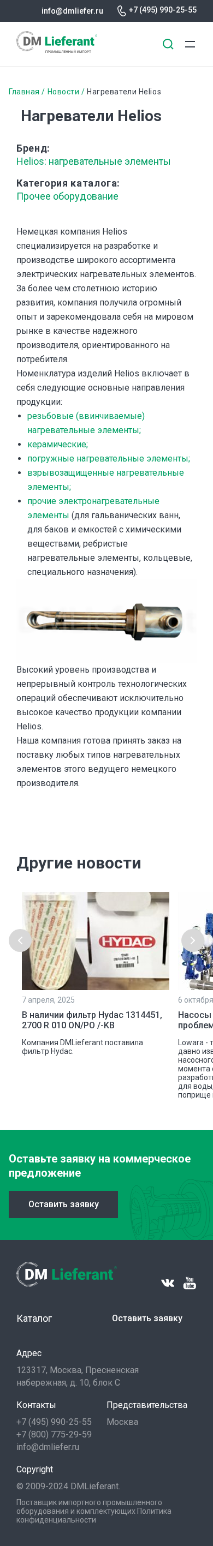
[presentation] (20, 940)
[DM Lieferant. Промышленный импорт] (56, 50)
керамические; (57, 444)
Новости (64, 91)
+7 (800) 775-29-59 (54, 1434)
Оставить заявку (63, 1204)
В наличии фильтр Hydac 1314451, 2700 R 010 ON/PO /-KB (92, 1020)
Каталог (34, 1318)
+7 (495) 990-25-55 (163, 9)
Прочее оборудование (67, 196)
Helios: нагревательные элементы (93, 161)
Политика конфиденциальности (93, 1515)
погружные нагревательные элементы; (108, 458)
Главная (24, 91)
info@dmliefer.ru (72, 11)
